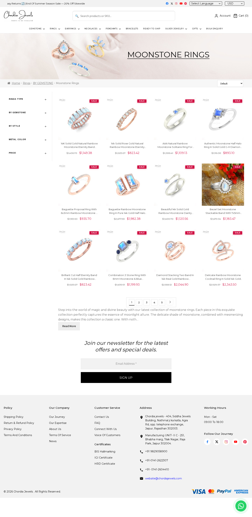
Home (16, 83)
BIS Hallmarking (104, 451)
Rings (53, 28)
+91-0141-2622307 (156, 460)
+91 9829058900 (156, 451)
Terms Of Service (60, 435)
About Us (55, 429)
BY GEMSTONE (43, 83)
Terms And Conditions (18, 435)
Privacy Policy (13, 429)
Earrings (70, 28)
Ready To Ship (151, 28)
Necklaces (91, 28)
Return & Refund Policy (19, 423)
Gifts (195, 28)
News (52, 441)
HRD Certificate (104, 463)
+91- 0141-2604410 (157, 469)
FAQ (97, 423)
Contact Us (101, 417)
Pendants (112, 28)
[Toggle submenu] (43, 29)
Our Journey (57, 417)
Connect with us (105, 429)
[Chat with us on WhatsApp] (240, 505)
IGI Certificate (103, 457)
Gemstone (35, 28)
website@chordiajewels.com (163, 478)
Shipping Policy (13, 417)
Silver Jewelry (174, 28)
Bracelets (132, 28)
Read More (69, 326)
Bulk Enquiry (214, 28)
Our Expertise (58, 423)
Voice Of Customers (107, 435)
